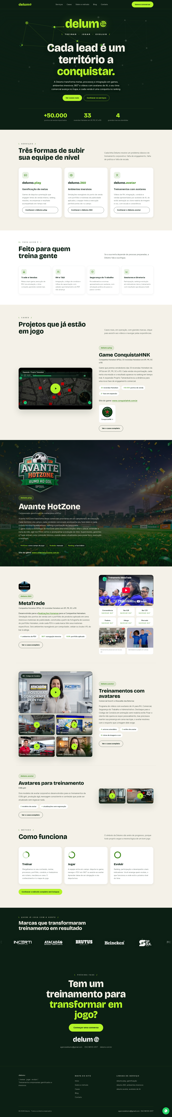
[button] (55, 388)
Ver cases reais (72, 98)
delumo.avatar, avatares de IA (129, 1089)
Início (77, 1081)
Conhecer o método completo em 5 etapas (40, 892)
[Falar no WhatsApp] (165, 1110)
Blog (95, 4)
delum (24, 4)
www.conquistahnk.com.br (124, 400)
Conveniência (107, 611)
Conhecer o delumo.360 (82, 210)
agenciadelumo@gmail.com (129, 1111)
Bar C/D (144, 611)
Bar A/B (126, 611)
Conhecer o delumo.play (36, 210)
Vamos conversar (142, 4)
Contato (104, 4)
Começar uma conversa (86, 1027)
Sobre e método (82, 4)
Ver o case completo (111, 428)
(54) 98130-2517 (147, 1111)
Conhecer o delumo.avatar (129, 210)
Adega (126, 621)
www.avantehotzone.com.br (45, 552)
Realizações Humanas (48, 613)
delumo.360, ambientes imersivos (130, 1085)
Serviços (59, 4)
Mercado (144, 621)
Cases (69, 4)
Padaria (107, 621)
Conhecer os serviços (96, 98)
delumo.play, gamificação (127, 1081)
